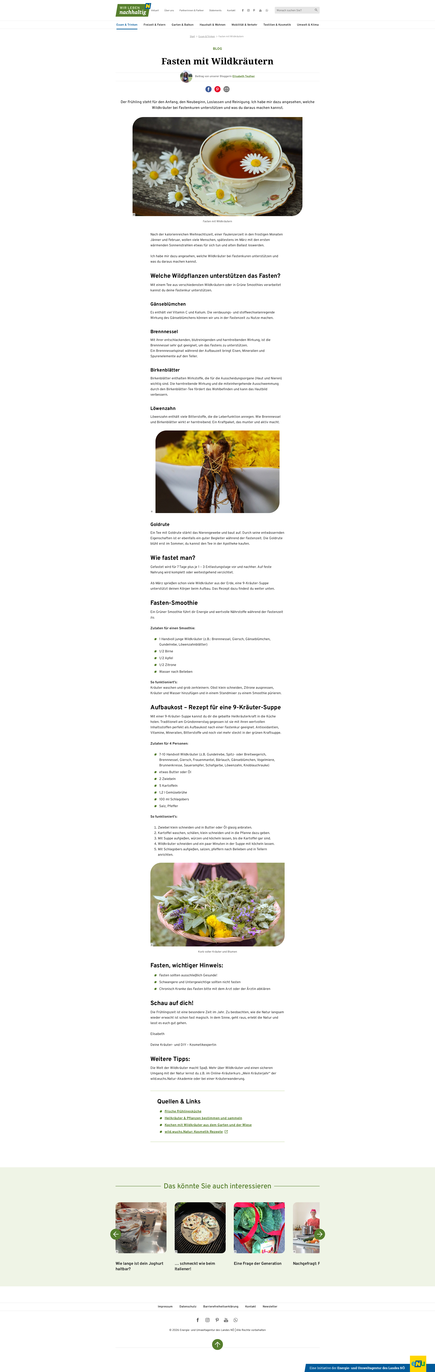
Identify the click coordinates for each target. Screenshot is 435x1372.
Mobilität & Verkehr (244, 25)
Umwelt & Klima (308, 25)
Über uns (169, 11)
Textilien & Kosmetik (277, 25)
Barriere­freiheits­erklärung (220, 1307)
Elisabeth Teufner (243, 76)
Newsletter (270, 1307)
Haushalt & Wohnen (212, 25)
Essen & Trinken (126, 25)
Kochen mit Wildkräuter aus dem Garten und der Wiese (208, 1125)
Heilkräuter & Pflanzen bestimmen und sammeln (203, 1118)
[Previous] (115, 1234)
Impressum (165, 1307)
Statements (215, 11)
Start (192, 36)
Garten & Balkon (183, 25)
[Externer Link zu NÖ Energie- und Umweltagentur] (369, 1364)
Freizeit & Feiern (155, 25)
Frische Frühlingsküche (183, 1111)
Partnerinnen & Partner (191, 11)
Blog (217, 49)
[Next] (319, 1234)
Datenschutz (187, 1307)
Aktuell (155, 11)
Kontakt (231, 11)
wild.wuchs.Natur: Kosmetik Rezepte (194, 1132)
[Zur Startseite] (130, 10)
